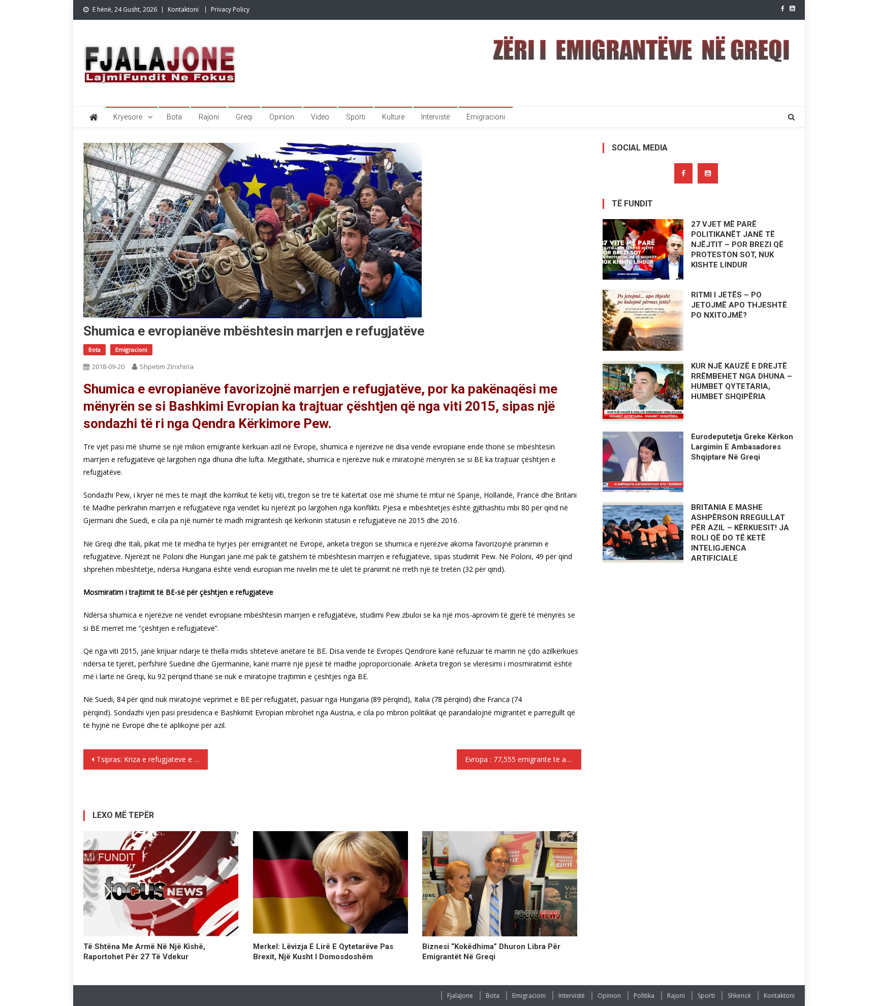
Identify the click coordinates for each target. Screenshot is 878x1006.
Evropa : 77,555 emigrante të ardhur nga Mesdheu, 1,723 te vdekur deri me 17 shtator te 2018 (523, 759)
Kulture (393, 117)
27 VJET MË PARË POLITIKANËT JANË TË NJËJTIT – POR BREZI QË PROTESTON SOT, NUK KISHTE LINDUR (737, 244)
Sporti (355, 117)
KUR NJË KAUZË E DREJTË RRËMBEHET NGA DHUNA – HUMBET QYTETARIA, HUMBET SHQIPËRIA (741, 381)
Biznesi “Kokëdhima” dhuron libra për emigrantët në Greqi (491, 951)
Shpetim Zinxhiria (167, 366)
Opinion (281, 117)
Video (320, 117)
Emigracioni (485, 117)
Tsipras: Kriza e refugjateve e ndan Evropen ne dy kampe (152, 759)
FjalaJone (460, 995)
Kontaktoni (183, 9)
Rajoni (209, 117)
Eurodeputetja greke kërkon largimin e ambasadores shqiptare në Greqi (742, 447)
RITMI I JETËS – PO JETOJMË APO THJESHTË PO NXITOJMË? (739, 305)
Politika (644, 995)
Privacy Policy (230, 9)
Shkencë (739, 995)
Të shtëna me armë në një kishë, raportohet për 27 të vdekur (144, 951)
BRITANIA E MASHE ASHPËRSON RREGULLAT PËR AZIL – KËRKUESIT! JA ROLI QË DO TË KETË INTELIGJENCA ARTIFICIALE (740, 533)
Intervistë (435, 117)
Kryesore (127, 117)
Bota (174, 117)
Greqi (244, 117)
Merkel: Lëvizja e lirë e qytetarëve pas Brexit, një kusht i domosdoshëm (323, 951)
